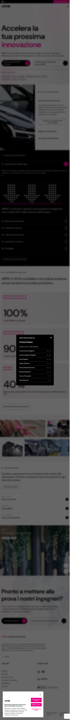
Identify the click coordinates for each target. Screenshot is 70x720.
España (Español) (35, 372)
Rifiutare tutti (36, 704)
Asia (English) (35, 359)
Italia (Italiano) (35, 380)
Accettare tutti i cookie (36, 700)
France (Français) (35, 376)
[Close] (51, 337)
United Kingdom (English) (35, 355)
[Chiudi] (40, 695)
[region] (23, 704)
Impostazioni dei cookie (36, 709)
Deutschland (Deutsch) (35, 367)
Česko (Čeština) (35, 363)
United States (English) (35, 351)
